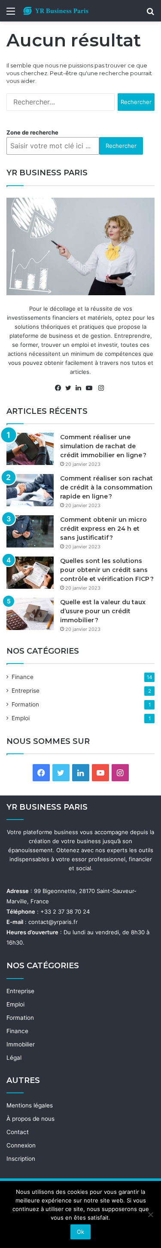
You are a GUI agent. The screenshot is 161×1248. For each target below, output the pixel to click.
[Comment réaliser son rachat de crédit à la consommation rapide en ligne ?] (30, 490)
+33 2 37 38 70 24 (65, 911)
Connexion (21, 1145)
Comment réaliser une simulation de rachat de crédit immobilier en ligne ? (103, 446)
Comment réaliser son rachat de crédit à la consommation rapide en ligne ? (106, 487)
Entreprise (25, 690)
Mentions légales (29, 1105)
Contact (17, 1132)
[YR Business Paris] (55, 10)
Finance (22, 676)
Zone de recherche (32, 132)
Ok (80, 1231)
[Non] (150, 1214)
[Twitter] (70, 388)
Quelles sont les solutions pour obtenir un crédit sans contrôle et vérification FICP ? (107, 570)
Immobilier (20, 1044)
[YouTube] (91, 388)
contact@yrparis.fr (53, 921)
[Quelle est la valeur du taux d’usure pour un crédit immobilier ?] (30, 614)
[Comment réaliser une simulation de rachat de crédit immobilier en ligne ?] (30, 449)
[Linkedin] (81, 388)
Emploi (21, 718)
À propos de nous (30, 1118)
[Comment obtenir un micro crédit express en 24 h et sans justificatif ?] (30, 531)
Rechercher (121, 145)
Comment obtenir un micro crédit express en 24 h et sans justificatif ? (103, 528)
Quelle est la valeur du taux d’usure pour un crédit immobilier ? (103, 611)
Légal (13, 1057)
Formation (25, 704)
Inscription (20, 1158)
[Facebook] (60, 388)
